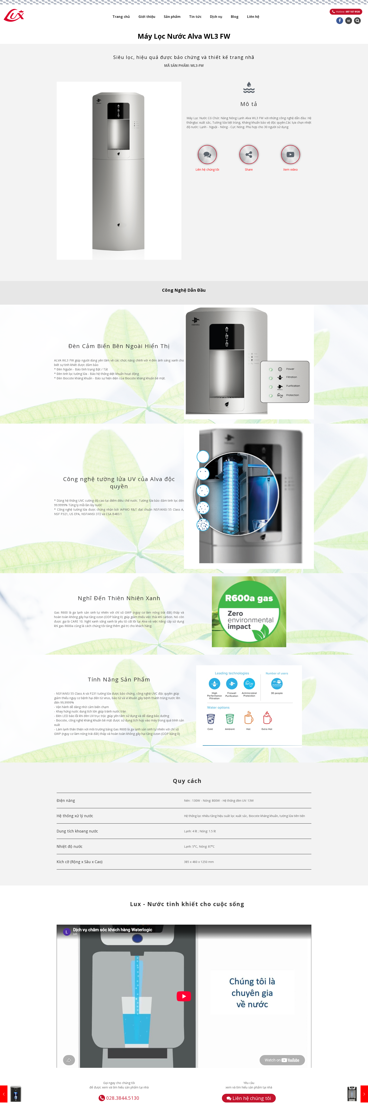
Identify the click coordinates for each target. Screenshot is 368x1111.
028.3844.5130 (122, 1098)
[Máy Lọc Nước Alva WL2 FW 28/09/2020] (12, 1093)
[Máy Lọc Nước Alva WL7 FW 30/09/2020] (356, 1093)
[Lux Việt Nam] (14, 15)
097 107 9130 (353, 11)
